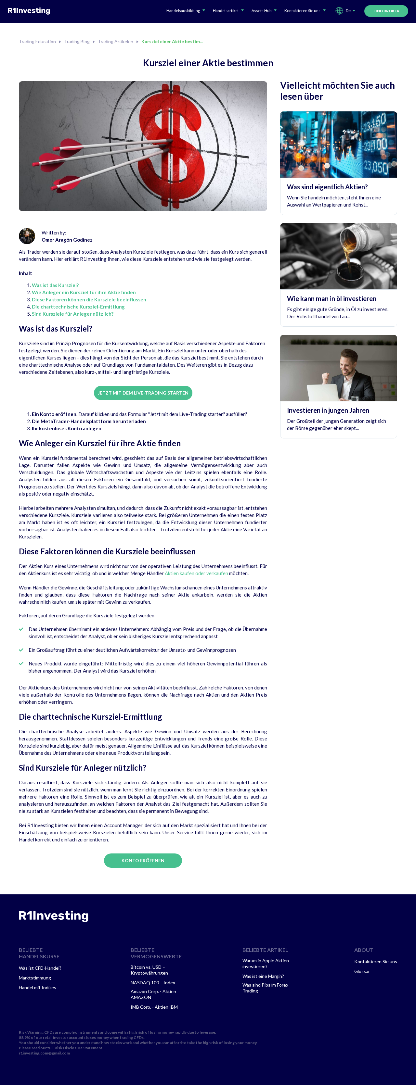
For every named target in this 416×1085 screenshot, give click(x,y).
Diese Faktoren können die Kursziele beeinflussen (89, 299)
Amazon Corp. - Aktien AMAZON (153, 994)
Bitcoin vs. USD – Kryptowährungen (149, 970)
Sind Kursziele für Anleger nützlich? (72, 314)
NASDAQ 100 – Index (153, 982)
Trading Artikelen (115, 41)
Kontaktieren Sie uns (375, 961)
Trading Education (37, 41)
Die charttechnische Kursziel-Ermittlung (78, 306)
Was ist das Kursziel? (55, 285)
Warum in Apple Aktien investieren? (265, 963)
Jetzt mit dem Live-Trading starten (143, 393)
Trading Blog (77, 41)
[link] (53, 916)
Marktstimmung (35, 977)
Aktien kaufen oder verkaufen (196, 573)
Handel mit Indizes (37, 987)
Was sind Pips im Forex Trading (265, 987)
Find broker (386, 10)
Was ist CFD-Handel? (40, 968)
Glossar (362, 971)
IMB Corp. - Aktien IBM (154, 1007)
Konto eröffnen (143, 860)
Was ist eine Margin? (263, 976)
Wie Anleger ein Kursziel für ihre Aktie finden (84, 292)
